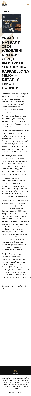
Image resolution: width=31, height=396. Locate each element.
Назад (7, 11)
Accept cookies (15, 392)
